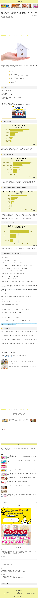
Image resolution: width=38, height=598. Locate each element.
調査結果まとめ (13, 82)
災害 (26, 35)
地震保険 (23, 35)
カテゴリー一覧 (19, 592)
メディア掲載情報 (19, 593)
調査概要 (12, 71)
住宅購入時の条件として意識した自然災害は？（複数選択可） (20, 75)
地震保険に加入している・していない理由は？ (17, 78)
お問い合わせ (7, 592)
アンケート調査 (4, 35)
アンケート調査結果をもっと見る (7, 356)
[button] (36, 502)
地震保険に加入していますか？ (15, 77)
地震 (20, 35)
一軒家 (8, 35)
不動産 (11, 35)
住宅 (14, 35)
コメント (3, 429)
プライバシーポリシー (7, 593)
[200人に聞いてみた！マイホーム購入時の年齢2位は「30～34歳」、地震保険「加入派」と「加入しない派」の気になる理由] (7, 17)
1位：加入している (14, 79)
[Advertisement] (19, 25)
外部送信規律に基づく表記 (31, 593)
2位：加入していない (14, 81)
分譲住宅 (17, 35)
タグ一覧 (31, 592)
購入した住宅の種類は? (14, 74)
